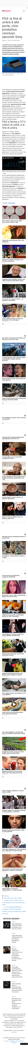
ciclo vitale (7, 898)
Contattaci (14, 1032)
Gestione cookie (24, 1043)
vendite (19, 898)
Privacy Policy (19, 1041)
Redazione (12, 1041)
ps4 (12, 898)
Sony (15, 898)
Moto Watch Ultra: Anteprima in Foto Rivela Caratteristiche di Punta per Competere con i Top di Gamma (16, 1003)
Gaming (6, 896)
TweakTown (11, 203)
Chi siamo (6, 1041)
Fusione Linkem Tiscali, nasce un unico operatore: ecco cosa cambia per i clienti (13, 902)
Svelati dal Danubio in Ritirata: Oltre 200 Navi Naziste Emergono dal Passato (17, 939)
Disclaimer (14, 1042)
